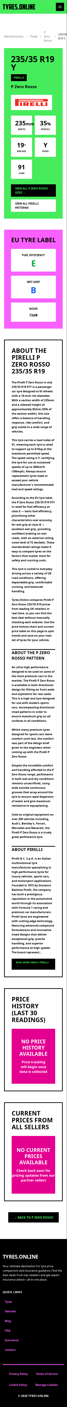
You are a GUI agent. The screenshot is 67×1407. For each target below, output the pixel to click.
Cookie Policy (18, 1385)
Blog (8, 1321)
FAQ (7, 1330)
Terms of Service (47, 1374)
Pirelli (33, 36)
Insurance (12, 1340)
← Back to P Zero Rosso (33, 1217)
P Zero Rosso (48, 36)
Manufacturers (14, 36)
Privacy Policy (18, 1374)
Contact (10, 1350)
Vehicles (10, 1311)
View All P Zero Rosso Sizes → (31, 190)
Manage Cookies (46, 1385)
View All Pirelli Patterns (27, 206)
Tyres (8, 1302)
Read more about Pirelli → (32, 964)
